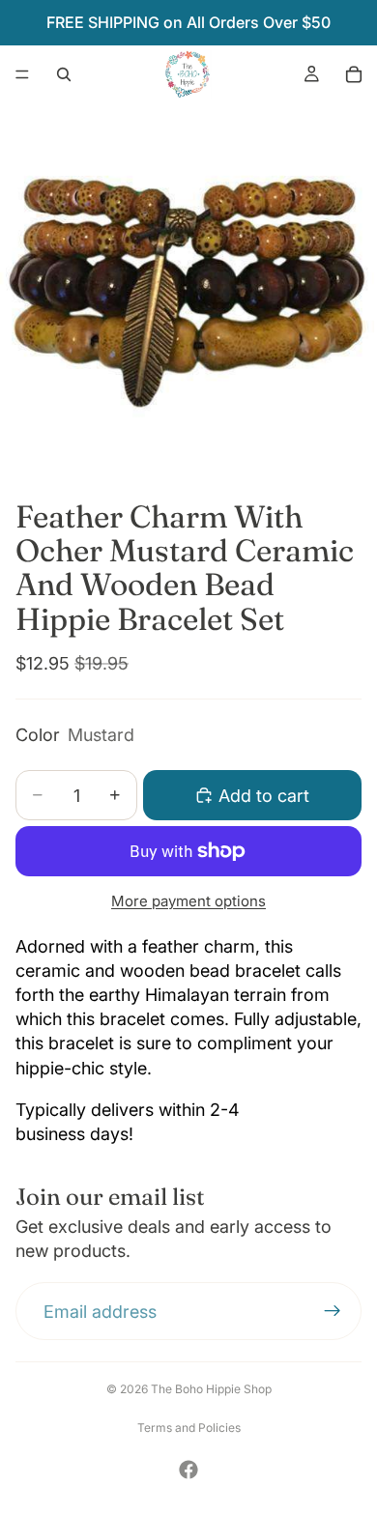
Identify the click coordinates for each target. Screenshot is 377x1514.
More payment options (188, 901)
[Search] (64, 74)
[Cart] (354, 74)
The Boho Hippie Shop (211, 1389)
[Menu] (22, 74)
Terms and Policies (189, 1427)
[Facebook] (188, 1469)
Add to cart (263, 796)
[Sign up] (332, 1312)
